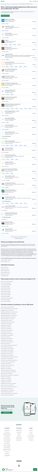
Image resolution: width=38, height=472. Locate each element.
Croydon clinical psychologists (5, 296)
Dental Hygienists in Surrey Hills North (7, 333)
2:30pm (12, 159)
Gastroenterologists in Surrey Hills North (7, 350)
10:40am (6, 44)
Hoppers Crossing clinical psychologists (7, 281)
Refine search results (5, 15)
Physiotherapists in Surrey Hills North (6, 373)
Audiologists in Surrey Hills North (6, 325)
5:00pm (16, 159)
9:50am (30, 108)
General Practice (19, 430)
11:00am (7, 59)
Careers (31, 432)
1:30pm (8, 159)
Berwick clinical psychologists (5, 299)
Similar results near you (19, 238)
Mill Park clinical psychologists (5, 289)
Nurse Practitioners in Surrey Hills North (7, 358)
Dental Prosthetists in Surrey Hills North (7, 335)
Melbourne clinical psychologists (6, 301)
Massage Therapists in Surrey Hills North (7, 355)
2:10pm (10, 44)
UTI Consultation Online (4, 275)
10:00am (7, 66)
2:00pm (20, 66)
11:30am (7, 180)
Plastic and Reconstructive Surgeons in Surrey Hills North (9, 375)
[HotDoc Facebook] (17, 461)
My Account (7, 451)
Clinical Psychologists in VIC (5, 261)
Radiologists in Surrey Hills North (6, 381)
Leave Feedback (7, 455)
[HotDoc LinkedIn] (19, 461)
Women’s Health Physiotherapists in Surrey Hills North (9, 393)
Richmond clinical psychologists (5, 294)
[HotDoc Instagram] (21, 461)
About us (31, 430)
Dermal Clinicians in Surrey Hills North (7, 338)
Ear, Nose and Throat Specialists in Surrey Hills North (9, 345)
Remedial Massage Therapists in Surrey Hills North (8, 383)
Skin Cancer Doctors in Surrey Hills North (7, 385)
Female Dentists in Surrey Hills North (6, 320)
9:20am (17, 108)
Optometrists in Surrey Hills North (6, 363)
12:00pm (7, 187)
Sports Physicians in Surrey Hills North (7, 388)
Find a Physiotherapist (7, 434)
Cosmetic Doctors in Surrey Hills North (7, 330)
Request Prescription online (5, 270)
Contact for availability (5, 23)
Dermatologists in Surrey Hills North (6, 340)
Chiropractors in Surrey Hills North (6, 328)
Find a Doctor (7, 430)
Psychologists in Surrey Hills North (6, 380)
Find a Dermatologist (7, 445)
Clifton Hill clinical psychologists (6, 291)
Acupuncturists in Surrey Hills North (6, 323)
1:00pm (16, 66)
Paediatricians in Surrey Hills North (6, 368)
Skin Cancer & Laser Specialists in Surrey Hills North (9, 386)
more (35, 44)
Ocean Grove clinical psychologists (6, 284)
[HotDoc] (2, 1)
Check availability (4, 138)
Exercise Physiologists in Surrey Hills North (7, 348)
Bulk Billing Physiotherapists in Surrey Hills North (8, 313)
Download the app (6, 412)
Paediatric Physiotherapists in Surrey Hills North (8, 370)
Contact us (31, 434)
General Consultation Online (5, 272)
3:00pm (15, 44)
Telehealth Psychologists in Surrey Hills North (8, 318)
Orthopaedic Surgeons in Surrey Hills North (7, 365)
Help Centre (7, 453)
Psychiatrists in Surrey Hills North (6, 378)
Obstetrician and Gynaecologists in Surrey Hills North (9, 360)
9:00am (7, 94)
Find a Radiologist (7, 447)
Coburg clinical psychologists (5, 286)
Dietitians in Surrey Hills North (5, 343)
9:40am (25, 108)
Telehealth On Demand (4, 267)
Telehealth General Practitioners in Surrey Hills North (9, 315)
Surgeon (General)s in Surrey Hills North (7, 391)
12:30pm (7, 173)
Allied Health (19, 432)
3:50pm (19, 44)
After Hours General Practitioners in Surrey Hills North (9, 308)
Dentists (19, 434)
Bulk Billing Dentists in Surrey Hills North (7, 310)
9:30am (21, 108)
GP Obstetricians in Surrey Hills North (6, 353)
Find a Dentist (7, 432)
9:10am (12, 108)
